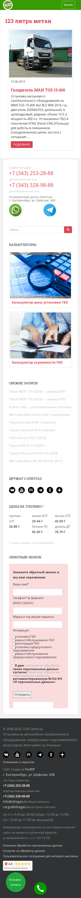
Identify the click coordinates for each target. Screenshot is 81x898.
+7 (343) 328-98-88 (31, 185)
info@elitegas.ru (15, 801)
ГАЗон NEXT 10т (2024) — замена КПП (37, 391)
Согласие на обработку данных (24, 851)
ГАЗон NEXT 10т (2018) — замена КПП (37, 399)
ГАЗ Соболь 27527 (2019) (27, 438)
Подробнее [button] (21, 144)
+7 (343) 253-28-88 (31, 173)
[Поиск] (68, 229)
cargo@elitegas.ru (16, 807)
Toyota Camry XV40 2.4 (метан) (32, 430)
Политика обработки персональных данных (33, 845)
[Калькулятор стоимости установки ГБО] (40, 275)
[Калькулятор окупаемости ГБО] (40, 335)
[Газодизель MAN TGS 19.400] (40, 53)
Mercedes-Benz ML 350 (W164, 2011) (36, 461)
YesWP (30, 769)
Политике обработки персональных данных (36, 673)
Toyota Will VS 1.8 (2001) (27, 445)
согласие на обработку (42, 666)
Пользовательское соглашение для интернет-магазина (40, 856)
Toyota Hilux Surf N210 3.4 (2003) (33, 453)
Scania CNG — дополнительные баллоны (40, 407)
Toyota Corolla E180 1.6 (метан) (32, 422)
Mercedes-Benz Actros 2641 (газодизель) (39, 414)
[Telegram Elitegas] (49, 210)
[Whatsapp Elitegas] (15, 210)
